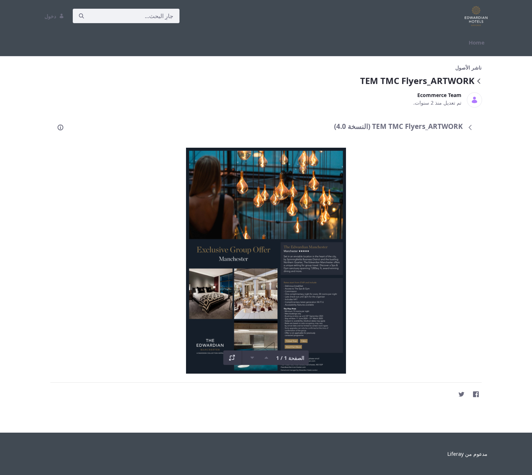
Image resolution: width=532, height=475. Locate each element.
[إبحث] (81, 16)
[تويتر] (461, 394)
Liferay (455, 453)
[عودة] (479, 81)
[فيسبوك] (476, 394)
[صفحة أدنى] (252, 357)
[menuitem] (476, 42)
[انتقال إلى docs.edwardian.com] (474, 16)
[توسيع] (232, 357)
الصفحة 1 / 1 (290, 357)
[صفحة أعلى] (266, 357)
